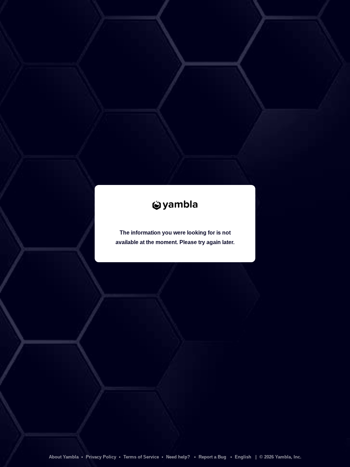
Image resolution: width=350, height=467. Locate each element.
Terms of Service (141, 456)
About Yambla (64, 456)
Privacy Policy (101, 456)
